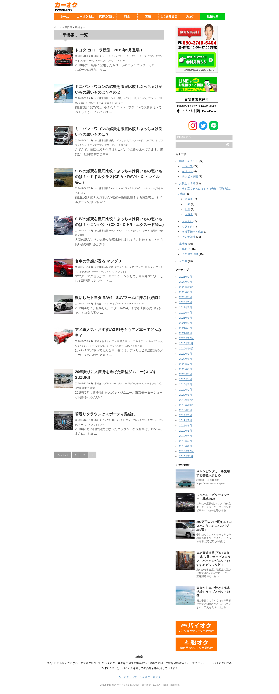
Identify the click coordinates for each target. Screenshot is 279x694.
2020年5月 (185, 374)
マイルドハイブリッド (115, 271)
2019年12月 (186, 399)
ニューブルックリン (136, 420)
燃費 (119, 98)
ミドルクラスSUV (125, 188)
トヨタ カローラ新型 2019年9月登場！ (109, 50)
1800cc (98, 60)
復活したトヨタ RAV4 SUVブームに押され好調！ (118, 297)
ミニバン (141, 98)
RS (113, 420)
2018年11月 (186, 456)
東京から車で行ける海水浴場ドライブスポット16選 (213, 591)
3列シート (120, 103)
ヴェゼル (132, 230)
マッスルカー (117, 346)
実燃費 (154, 230)
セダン (132, 56)
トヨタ (105, 303)
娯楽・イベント (188, 161)
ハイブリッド (121, 56)
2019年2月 (185, 440)
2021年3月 (185, 328)
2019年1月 (185, 446)
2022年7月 (185, 307)
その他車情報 (101, 98)
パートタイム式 (153, 383)
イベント (187, 171)
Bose (88, 271)
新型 (92, 388)
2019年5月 (185, 430)
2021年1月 (185, 333)
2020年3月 (185, 384)
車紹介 (98, 56)
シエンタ (82, 103)
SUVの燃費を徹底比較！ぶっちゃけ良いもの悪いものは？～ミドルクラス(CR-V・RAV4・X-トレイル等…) (118, 176)
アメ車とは (136, 346)
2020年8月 (185, 358)
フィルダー (119, 60)
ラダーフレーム (136, 383)
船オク (157, 677)
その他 (183, 261)
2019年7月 (185, 420)
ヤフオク (187, 226)
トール (100, 103)
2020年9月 (185, 353)
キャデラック (155, 341)
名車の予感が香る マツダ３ (98, 261)
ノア (161, 140)
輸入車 (123, 341)
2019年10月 (186, 405)
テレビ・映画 (190, 176)
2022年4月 (185, 312)
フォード (91, 346)
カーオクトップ (127, 677)
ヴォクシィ (80, 145)
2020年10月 (186, 348)
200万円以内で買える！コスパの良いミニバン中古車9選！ (214, 525)
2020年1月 (185, 394)
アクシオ (107, 60)
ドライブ (187, 166)
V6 (102, 424)
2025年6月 (185, 292)
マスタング (103, 346)
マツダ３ (119, 267)
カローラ (141, 56)
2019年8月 (185, 415)
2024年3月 (185, 302)
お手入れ (187, 221)
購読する (185, 137)
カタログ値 (122, 145)
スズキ (105, 383)
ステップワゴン (95, 145)
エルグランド (151, 140)
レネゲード (141, 341)
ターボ (81, 424)
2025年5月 (185, 297)
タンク (112, 98)
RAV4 (112, 188)
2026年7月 (185, 276)
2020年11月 (186, 343)
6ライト (121, 420)
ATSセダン (80, 346)
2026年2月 (185, 281)
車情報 (183, 243)
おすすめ (106, 341)
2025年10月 (186, 286)
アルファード (136, 140)
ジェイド (109, 103)
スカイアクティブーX (136, 267)
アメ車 (115, 341)
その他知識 (188, 236)
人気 (127, 346)
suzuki (113, 383)
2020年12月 (186, 338)
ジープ (131, 341)
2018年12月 (186, 451)
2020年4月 (185, 379)
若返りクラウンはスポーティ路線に (107, 414)
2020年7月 (185, 363)
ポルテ (92, 103)
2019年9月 (185, 410)
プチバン (152, 98)
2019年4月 (185, 435)
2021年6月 (185, 317)
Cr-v (83, 193)
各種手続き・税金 (192, 231)
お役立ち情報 (187, 183)
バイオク (145, 677)
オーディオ (97, 271)
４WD (128, 303)
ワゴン (150, 56)
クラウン (106, 420)
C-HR (117, 230)
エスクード (144, 230)
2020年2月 (185, 389)
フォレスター (148, 188)
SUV (111, 230)
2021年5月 (185, 322)
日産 (187, 209)
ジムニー (122, 383)
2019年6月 (185, 425)
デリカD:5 (110, 145)
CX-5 (137, 188)
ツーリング (107, 56)
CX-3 (124, 230)
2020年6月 (185, 369)
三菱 (187, 204)
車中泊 (85, 388)
